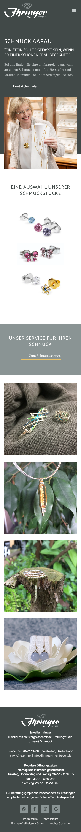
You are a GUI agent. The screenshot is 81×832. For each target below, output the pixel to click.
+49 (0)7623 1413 (21, 755)
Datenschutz (49, 819)
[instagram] (46, 809)
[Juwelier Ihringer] (25, 11)
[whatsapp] (25, 809)
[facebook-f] (36, 809)
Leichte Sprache (59, 823)
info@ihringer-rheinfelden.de (52, 755)
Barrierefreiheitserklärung (28, 823)
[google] (56, 809)
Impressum (30, 819)
